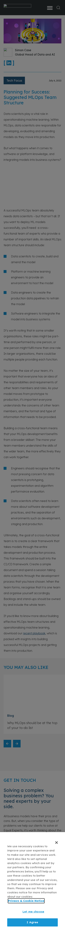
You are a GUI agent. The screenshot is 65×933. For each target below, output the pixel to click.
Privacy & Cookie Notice (26, 900)
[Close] (56, 842)
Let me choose (33, 911)
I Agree (32, 922)
